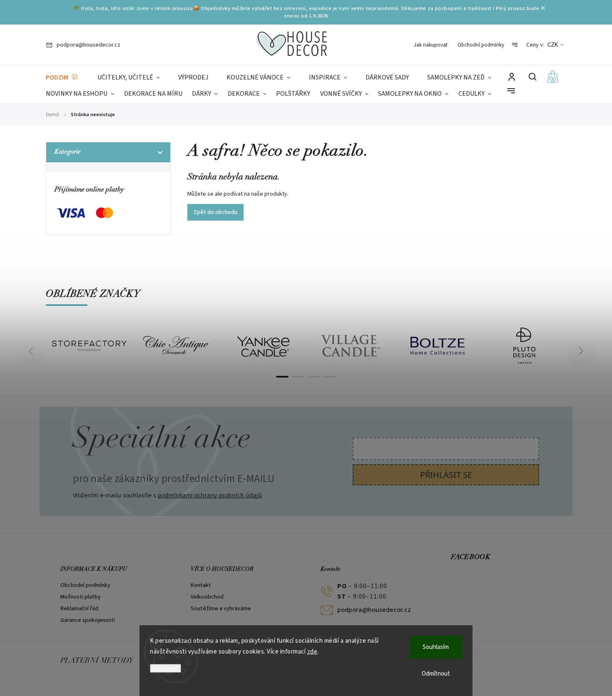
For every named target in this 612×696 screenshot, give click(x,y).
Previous (32, 351)
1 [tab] (282, 377)
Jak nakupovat (431, 45)
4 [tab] (329, 377)
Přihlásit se (446, 474)
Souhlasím (436, 647)
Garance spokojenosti (87, 620)
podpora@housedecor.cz (374, 609)
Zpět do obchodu (215, 212)
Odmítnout (436, 673)
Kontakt (201, 585)
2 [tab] (298, 377)
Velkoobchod (207, 597)
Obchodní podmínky (481, 45)
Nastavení (165, 668)
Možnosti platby (80, 597)
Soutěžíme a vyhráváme (221, 608)
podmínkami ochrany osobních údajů (210, 495)
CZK (552, 45)
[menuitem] (62, 78)
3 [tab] (314, 377)
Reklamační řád (79, 608)
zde (312, 651)
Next (581, 351)
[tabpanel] (89, 345)
